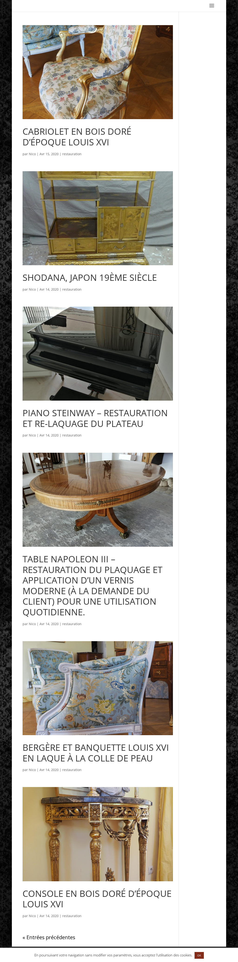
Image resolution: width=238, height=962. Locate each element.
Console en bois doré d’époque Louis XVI (97, 898)
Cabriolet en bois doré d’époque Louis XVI (77, 136)
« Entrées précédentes (49, 937)
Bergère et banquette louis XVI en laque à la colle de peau (96, 752)
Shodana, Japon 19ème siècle (90, 277)
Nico (32, 154)
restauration (72, 154)
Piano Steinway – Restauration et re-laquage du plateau (95, 418)
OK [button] (199, 955)
